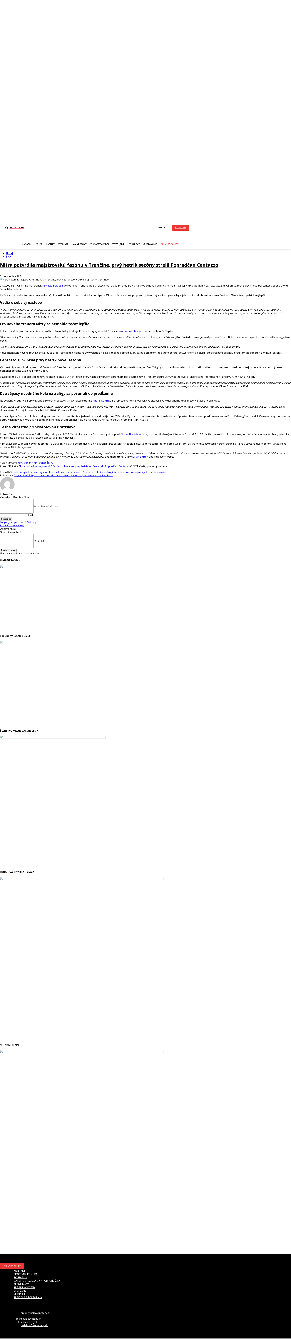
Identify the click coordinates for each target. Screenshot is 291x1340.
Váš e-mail (39, 541)
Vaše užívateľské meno (46, 506)
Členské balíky (12, 1266)
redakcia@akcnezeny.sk (34, 1325)
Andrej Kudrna (101, 400)
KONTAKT (19, 1270)
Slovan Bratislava (131, 434)
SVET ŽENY (20, 1290)
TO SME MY (20, 1277)
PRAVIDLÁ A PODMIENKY (28, 1297)
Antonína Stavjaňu (132, 331)
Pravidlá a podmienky (12, 525)
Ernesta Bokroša (53, 285)
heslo (31, 515)
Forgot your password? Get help (18, 522)
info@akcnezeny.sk (27, 1322)
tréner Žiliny (46, 462)
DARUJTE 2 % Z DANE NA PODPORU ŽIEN (37, 1280)
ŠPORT (10, 256)
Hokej (9, 253)
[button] (13, 228)
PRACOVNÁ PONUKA (25, 1274)
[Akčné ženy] (97, 227)
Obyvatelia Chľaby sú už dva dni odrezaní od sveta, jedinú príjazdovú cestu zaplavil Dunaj (64, 475)
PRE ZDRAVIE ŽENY (24, 1287)
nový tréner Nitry (27, 462)
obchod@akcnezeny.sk (28, 1318)
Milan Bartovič (141, 456)
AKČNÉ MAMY (22, 1284)
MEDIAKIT (19, 1294)
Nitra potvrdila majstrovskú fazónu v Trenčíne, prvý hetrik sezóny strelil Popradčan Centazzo (109, 265)
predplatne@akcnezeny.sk (35, 1313)
